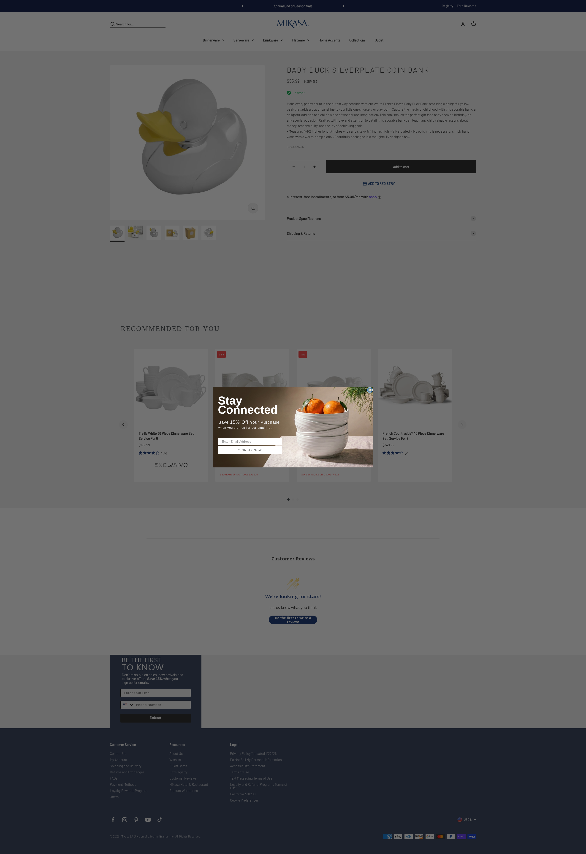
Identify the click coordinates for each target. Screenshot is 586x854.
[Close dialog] (370, 390)
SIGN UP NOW (250, 450)
